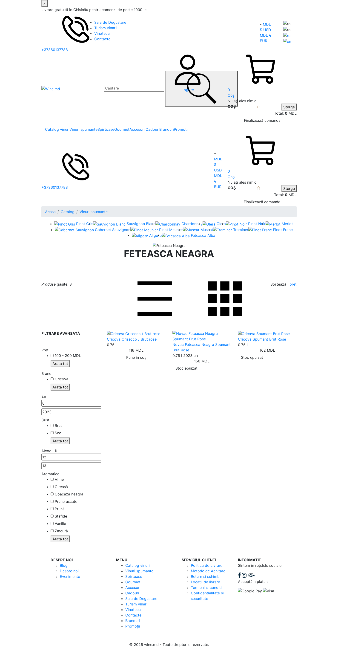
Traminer (240, 229)
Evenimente (70, 576)
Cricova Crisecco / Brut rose (132, 339)
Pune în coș (136, 357)
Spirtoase (105, 129)
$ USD (265, 29)
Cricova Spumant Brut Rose (262, 339)
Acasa (50, 211)
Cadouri (152, 129)
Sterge (289, 107)
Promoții (181, 129)
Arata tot (60, 363)
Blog (64, 565)
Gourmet (121, 129)
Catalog (67, 211)
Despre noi (69, 571)
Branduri (166, 129)
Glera (221, 223)
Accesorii (137, 129)
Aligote (155, 235)
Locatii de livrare (205, 582)
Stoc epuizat (186, 368)
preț (293, 284)
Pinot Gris (84, 223)
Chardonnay (192, 223)
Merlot (287, 223)
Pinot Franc (283, 229)
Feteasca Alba (203, 235)
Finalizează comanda (262, 120)
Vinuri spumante (83, 129)
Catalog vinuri (57, 129)
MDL (267, 24)
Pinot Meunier (171, 229)
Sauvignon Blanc (141, 223)
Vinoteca (102, 33)
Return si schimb (205, 576)
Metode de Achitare (208, 571)
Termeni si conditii (207, 587)
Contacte (102, 39)
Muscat (207, 229)
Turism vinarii (105, 28)
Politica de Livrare (206, 565)
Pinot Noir (257, 223)
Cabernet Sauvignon (112, 229)
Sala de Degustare (110, 22)
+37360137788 (54, 49)
